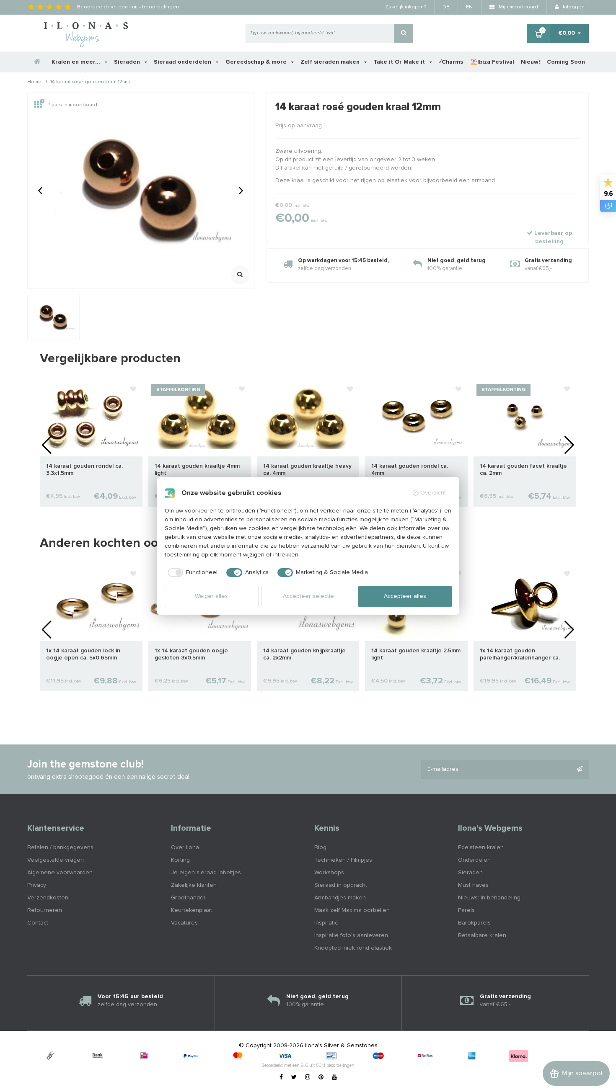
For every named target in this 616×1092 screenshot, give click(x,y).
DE (446, 7)
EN (469, 7)
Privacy (36, 885)
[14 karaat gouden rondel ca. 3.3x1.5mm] (91, 418)
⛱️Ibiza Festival (492, 62)
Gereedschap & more (256, 62)
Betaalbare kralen (482, 935)
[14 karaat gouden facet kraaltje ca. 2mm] (525, 418)
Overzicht (433, 493)
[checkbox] (191, 572)
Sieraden (128, 62)
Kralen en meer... (77, 62)
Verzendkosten (47, 898)
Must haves (473, 885)
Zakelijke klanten (194, 885)
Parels (466, 910)
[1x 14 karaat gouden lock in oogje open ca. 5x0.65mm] (91, 603)
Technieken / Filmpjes (343, 860)
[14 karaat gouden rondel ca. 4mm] (416, 418)
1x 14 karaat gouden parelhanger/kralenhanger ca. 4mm (520, 655)
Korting (180, 860)
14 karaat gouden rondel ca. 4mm (409, 469)
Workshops (329, 873)
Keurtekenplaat (191, 910)
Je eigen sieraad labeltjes (206, 873)
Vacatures (184, 923)
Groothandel (188, 898)
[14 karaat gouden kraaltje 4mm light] (199, 418)
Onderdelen (474, 860)
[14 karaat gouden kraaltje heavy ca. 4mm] (308, 418)
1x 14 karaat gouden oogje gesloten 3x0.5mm (191, 654)
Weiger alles (211, 596)
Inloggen (573, 7)
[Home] (37, 62)
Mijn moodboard (517, 7)
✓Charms (451, 62)
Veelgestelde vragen (55, 860)
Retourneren (44, 910)
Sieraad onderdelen (183, 62)
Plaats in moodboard (72, 105)
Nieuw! (530, 62)
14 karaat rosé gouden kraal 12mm (90, 82)
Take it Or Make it (400, 62)
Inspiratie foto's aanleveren (351, 935)
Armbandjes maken (340, 898)
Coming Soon (566, 62)
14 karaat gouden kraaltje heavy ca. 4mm (307, 469)
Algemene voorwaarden (60, 873)
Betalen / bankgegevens (60, 847)
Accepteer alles (405, 596)
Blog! (321, 847)
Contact (37, 923)
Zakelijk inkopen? (405, 7)
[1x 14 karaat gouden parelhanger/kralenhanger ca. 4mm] (525, 603)
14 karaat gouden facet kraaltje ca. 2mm (523, 469)
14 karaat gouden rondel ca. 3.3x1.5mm (84, 469)
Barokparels (474, 923)
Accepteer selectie (308, 596)
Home (34, 82)
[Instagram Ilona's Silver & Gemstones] (307, 1077)
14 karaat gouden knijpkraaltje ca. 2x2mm (304, 654)
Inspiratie (326, 923)
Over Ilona (185, 847)
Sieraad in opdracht (340, 885)
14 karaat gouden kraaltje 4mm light (197, 469)
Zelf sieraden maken (330, 62)
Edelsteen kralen (481, 847)
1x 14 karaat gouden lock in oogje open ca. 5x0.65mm (83, 654)
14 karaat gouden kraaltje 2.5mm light (416, 654)
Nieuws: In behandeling (489, 898)
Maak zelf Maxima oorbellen (352, 910)
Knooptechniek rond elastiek (353, 948)
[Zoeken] (403, 33)
